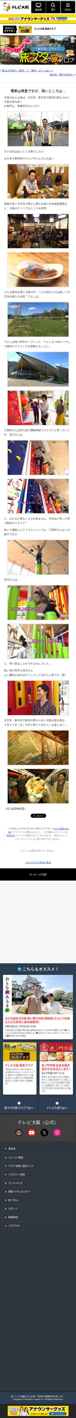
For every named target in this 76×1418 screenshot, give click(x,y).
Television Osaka (32, 1399)
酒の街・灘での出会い (62, 74)
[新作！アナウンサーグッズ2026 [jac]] (38, 18)
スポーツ (13, 1208)
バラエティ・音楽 (16, 1174)
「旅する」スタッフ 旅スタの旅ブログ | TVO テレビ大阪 (38, 50)
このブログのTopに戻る (38, 862)
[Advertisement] (38, 922)
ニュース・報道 (15, 1157)
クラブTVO (13, 1225)
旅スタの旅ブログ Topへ (19, 1108)
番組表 (12, 1148)
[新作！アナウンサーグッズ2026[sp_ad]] (38, 1414)
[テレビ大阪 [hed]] (16, 7)
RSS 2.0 (11, 835)
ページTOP (40, 874)
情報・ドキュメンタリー (19, 1191)
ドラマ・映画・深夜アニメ (20, 1166)
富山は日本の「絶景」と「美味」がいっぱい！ (27, 70)
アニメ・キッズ (15, 1183)
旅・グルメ (13, 1200)
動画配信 (13, 1217)
